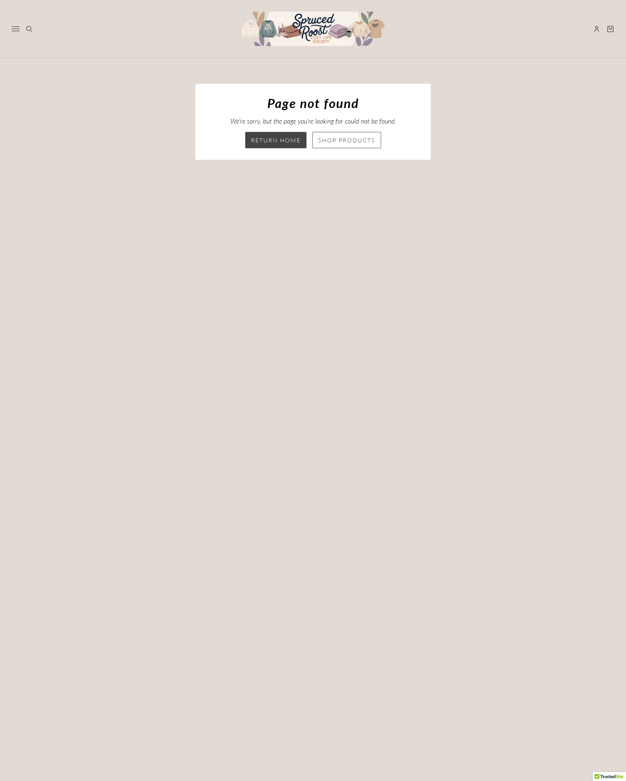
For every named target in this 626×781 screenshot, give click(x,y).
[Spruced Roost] (313, 29)
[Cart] (610, 29)
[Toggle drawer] (16, 28)
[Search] (29, 29)
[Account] (597, 29)
